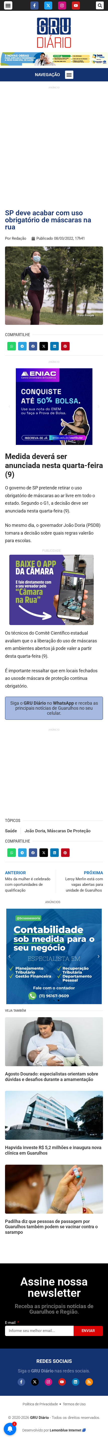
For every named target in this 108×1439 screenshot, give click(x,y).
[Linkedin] (75, 1382)
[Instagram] (62, 6)
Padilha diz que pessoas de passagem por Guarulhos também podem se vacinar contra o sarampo (51, 1227)
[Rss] (89, 1382)
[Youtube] (76, 6)
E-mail (11, 1322)
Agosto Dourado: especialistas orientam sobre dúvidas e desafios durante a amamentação (51, 1076)
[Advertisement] (54, 145)
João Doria (35, 830)
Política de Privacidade (40, 1404)
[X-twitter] (48, 6)
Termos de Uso (74, 1404)
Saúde (11, 830)
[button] (8, 5)
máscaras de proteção (69, 830)
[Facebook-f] (34, 6)
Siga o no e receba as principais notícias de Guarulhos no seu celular (54, 708)
